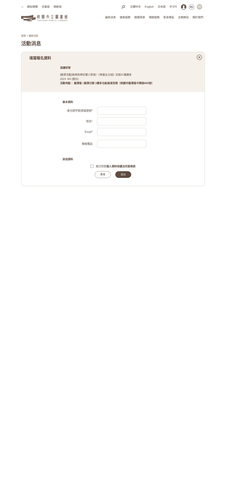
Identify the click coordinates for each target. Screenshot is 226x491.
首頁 (23, 35)
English (149, 6)
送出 (123, 174)
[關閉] (199, 57)
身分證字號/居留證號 (79, 110)
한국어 (173, 6)
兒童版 (46, 6)
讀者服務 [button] (125, 17)
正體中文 (135, 6)
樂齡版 (58, 6)
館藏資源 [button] (139, 17)
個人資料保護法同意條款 (121, 166)
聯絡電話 (87, 143)
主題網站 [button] (183, 17)
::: (22, 6)
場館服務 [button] (154, 17)
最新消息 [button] (110, 17)
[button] (123, 6)
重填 (102, 174)
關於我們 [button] (198, 17)
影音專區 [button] (168, 17)
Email (88, 131)
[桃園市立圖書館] (44, 18)
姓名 (89, 121)
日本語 (162, 6)
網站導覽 (32, 6)
